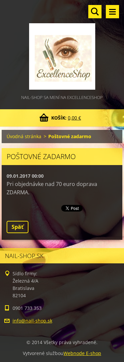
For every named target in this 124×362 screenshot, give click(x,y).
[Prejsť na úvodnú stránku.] (62, 47)
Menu (112, 11)
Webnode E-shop (82, 353)
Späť (17, 226)
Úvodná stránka (24, 136)
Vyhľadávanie (95, 11)
